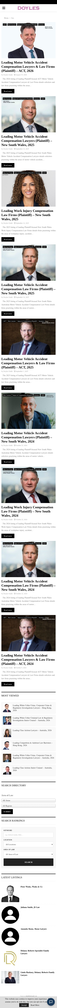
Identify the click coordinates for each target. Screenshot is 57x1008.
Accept (24, 1005)
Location (8, 840)
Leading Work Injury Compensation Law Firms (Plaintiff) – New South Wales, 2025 (27, 215)
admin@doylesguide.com (31, 996)
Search (28, 862)
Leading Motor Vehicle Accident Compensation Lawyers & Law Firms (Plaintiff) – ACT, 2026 (28, 67)
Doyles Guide (8, 75)
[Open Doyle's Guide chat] (51, 1002)
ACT (4, 25)
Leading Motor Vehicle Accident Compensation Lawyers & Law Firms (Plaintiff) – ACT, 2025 (28, 363)
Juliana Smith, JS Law (30, 907)
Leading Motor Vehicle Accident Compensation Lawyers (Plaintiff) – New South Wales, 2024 (26, 437)
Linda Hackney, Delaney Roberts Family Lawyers (38, 973)
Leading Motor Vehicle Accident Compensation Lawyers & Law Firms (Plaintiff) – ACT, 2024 (28, 660)
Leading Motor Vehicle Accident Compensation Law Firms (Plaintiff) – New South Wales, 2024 (28, 585)
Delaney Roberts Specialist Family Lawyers (35, 952)
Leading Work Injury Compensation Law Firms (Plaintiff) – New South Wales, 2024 (27, 511)
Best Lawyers (12, 25)
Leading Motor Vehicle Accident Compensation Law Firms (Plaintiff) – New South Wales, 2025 (28, 289)
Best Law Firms (7, 173)
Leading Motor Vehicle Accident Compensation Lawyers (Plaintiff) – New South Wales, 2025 (26, 141)
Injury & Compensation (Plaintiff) (27, 25)
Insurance (41, 25)
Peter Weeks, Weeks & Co (31, 886)
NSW (42, 99)
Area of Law (9, 849)
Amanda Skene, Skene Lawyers (34, 929)
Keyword (8, 830)
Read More (35, 1005)
